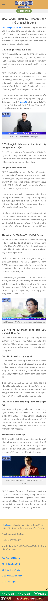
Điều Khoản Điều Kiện (12, 575)
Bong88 (23, 102)
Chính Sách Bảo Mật (11, 564)
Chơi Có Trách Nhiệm (11, 570)
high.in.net (6, 525)
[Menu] (3, 4)
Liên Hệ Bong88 (9, 581)
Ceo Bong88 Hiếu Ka (11, 558)
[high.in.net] (24, 4)
